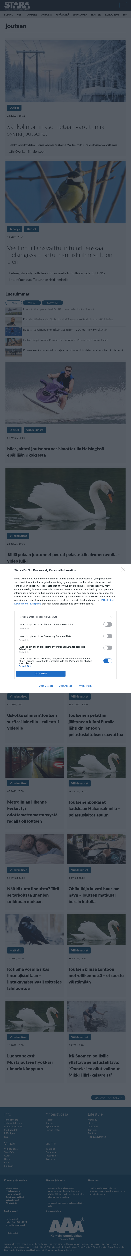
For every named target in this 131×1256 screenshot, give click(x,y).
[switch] (107, 624)
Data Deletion (46, 685)
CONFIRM (41, 673)
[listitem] (65, 617)
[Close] (124, 570)
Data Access (65, 685)
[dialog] (65, 628)
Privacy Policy (84, 685)
